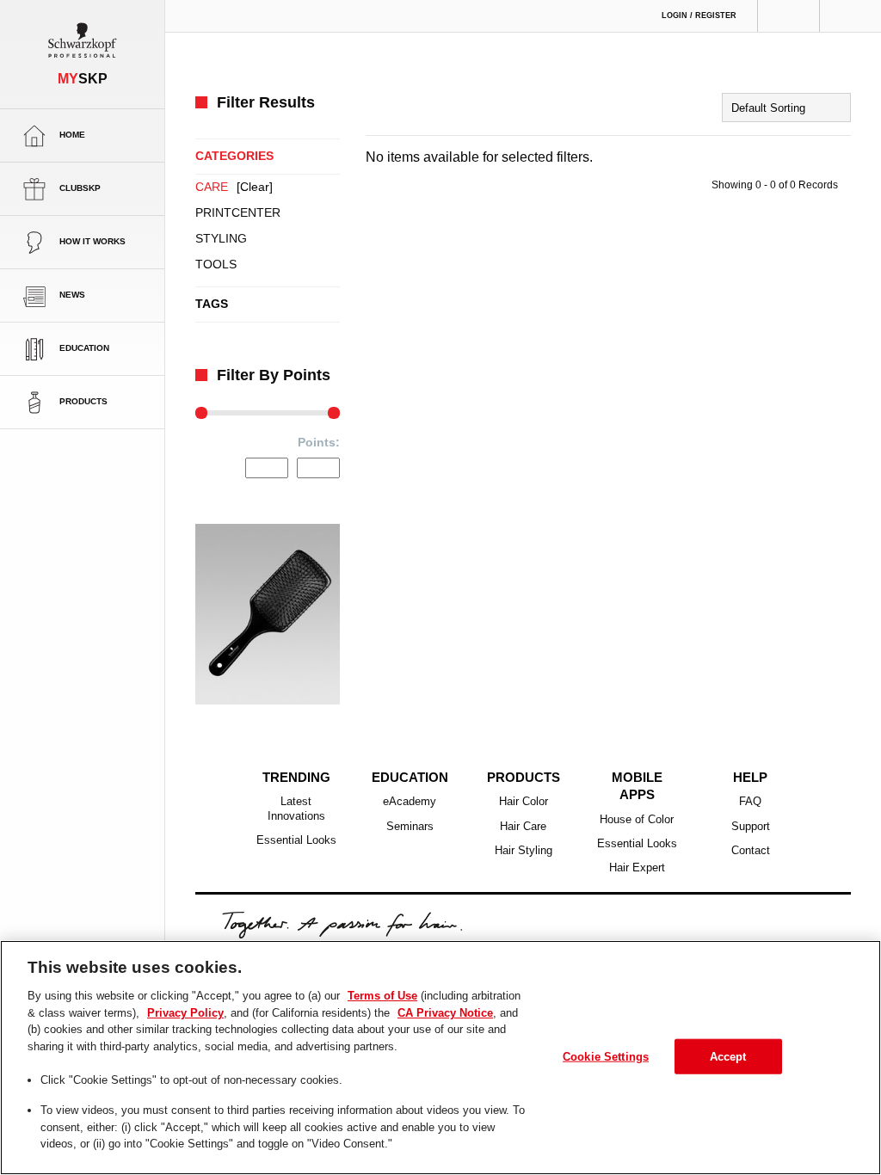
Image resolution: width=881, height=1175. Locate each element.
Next (331, 590)
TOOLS (213, 264)
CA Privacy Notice (413, 910)
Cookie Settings (606, 1055)
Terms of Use (250, 910)
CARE (233, 187)
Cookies (488, 911)
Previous (204, 590)
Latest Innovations (296, 782)
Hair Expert (637, 824)
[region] (440, 1057)
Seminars (410, 800)
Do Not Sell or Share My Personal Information (624, 910)
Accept (728, 1055)
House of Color (637, 775)
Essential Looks (296, 814)
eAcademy (410, 775)
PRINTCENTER (235, 213)
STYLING (219, 238)
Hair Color (523, 775)
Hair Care (523, 800)
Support (750, 800)
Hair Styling (523, 824)
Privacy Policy (325, 910)
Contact (750, 824)
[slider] (201, 413)
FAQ (750, 775)
